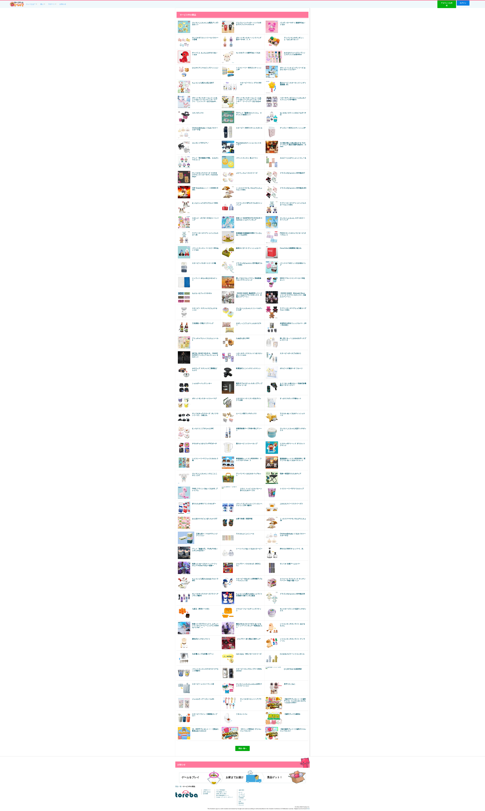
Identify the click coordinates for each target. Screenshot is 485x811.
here (308, 808)
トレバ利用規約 (220, 790)
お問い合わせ (207, 792)
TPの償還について (221, 792)
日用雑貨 (241, 797)
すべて (240, 792)
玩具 (240, 801)
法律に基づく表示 (221, 793)
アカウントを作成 (446, 4)
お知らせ (62, 4)
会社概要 (205, 793)
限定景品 (241, 803)
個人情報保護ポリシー (222, 795)
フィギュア (242, 794)
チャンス (241, 805)
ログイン (463, 3)
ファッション (242, 799)
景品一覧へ (242, 748)
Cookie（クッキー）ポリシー (224, 797)
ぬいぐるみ (242, 796)
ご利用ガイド (207, 790)
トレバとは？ (31, 4)
